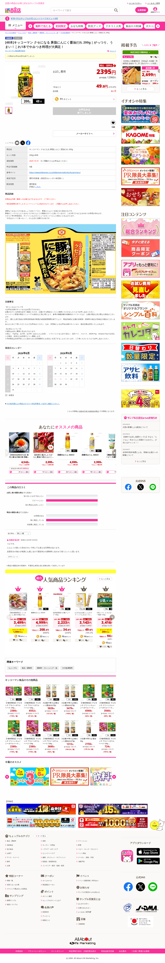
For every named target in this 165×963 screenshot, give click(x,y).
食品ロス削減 (133, 26)
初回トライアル (12, 904)
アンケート (46, 916)
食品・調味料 (32, 32)
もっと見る (105, 579)
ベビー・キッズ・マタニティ (88, 849)
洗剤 (44, 841)
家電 (79, 845)
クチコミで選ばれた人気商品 (17, 889)
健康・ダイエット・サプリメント (54, 857)
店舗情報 (82, 924)
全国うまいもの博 (13, 884)
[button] (30, 26)
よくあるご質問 (153, 3)
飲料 (8, 861)
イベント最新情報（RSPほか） (88, 880)
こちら (38, 186)
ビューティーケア (49, 853)
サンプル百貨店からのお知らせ (89, 892)
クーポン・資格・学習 (86, 857)
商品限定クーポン (49, 884)
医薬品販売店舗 (107, 951)
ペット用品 (82, 853)
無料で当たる (43, 26)
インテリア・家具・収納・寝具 (53, 865)
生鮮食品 (10, 845)
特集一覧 (10, 880)
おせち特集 (77, 26)
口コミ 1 (113, 51)
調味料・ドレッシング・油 (49, 32)
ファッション (82, 841)
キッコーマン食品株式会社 (15, 51)
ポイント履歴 (47, 896)
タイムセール (47, 880)
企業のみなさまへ (84, 908)
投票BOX (46, 912)
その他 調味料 (65, 32)
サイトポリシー (57, 951)
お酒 (8, 865)
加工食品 (10, 849)
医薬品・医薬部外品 (49, 861)
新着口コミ (46, 920)
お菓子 (9, 853)
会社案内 (122, 951)
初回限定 (61, 26)
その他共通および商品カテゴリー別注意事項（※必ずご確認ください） (33, 403)
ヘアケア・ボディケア (50, 849)
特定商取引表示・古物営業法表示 (82, 951)
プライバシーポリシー (37, 951)
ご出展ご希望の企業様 (140, 951)
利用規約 (19, 951)
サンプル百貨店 (10, 32)
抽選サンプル (11, 900)
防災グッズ (94, 26)
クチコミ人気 (113, 26)
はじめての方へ (135, 3)
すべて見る (42, 836)
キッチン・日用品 (49, 845)
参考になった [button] (13, 556)
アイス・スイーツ (13, 857)
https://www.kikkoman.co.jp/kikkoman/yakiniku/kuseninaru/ (55, 172)
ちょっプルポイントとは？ (52, 900)
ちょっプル (22, 32)
